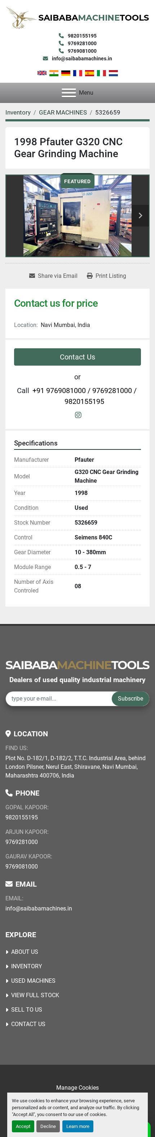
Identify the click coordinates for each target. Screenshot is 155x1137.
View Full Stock (35, 995)
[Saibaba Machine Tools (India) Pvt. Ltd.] (77, 664)
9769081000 (82, 51)
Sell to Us (26, 1009)
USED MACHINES (33, 980)
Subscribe (130, 698)
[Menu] (69, 93)
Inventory (26, 966)
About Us (24, 951)
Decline (48, 1126)
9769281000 (82, 43)
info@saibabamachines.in (81, 58)
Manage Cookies (77, 1087)
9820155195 (82, 36)
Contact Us (77, 357)
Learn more (77, 1126)
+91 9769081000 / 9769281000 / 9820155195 (84, 396)
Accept (23, 1126)
